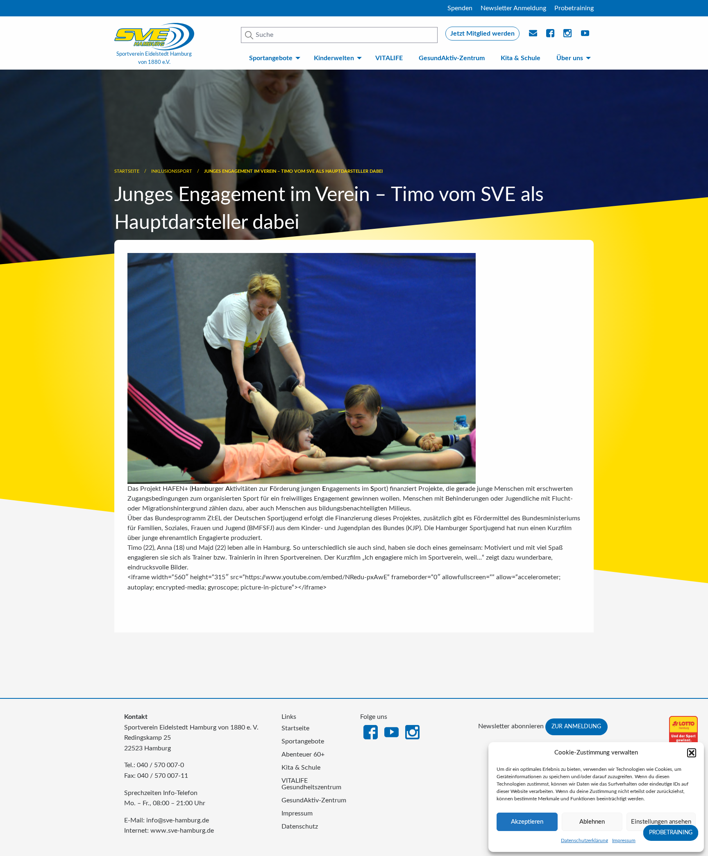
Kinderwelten (334, 58)
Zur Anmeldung (576, 726)
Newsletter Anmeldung (513, 8)
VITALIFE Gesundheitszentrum (311, 784)
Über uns (569, 58)
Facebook (370, 731)
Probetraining (574, 8)
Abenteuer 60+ (302, 754)
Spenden (459, 8)
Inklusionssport (171, 171)
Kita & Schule (520, 58)
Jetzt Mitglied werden (482, 33)
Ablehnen (592, 822)
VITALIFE (389, 58)
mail (533, 35)
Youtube (585, 35)
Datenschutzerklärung (584, 840)
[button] (692, 753)
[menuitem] (273, 58)
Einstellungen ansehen (661, 822)
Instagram (412, 731)
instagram (567, 35)
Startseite (126, 171)
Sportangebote (271, 58)
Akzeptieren (527, 822)
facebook (550, 35)
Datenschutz (299, 826)
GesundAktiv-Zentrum (452, 58)
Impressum (623, 840)
